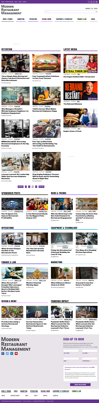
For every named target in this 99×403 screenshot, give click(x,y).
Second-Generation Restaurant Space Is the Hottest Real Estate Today (36, 325)
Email (65, 361)
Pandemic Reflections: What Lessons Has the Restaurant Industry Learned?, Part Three (60, 325)
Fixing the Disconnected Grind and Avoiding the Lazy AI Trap (61, 252)
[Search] (96, 11)
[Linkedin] (94, 2)
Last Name (84, 353)
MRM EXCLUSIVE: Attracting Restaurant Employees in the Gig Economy (15, 144)
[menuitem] (2, 1)
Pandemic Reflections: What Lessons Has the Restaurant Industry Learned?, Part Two (85, 325)
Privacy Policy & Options (87, 347)
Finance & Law (18, 73)
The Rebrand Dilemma (72, 104)
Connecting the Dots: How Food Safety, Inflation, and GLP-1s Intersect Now (86, 217)
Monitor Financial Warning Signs (33, 284)
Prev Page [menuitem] (20, 186)
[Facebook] (89, 2)
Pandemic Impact (68, 319)
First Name (66, 353)
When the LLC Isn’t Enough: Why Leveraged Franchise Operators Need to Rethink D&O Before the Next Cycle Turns (11, 288)
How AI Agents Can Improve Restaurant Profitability (9, 216)
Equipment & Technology (65, 246)
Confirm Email (85, 361)
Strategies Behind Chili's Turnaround (79, 77)
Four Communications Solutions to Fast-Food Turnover (45, 77)
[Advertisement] (49, 33)
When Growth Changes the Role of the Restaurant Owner (11, 251)
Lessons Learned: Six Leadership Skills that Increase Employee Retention (15, 176)
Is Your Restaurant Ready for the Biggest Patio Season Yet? (37, 216)
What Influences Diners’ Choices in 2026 (61, 284)
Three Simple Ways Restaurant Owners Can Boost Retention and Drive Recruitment (15, 78)
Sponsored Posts (18, 211)
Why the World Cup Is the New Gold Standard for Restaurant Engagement (61, 216)
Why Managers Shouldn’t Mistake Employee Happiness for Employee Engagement (15, 111)
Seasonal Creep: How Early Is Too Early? (84, 284)
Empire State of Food (72, 131)
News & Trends (67, 211)
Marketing (66, 280)
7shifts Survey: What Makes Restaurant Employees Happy (44, 110)
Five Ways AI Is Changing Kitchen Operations (86, 251)
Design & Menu (18, 319)
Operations (48, 73)
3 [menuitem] (32, 186)
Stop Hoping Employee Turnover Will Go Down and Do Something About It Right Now (45, 176)
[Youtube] (97, 2)
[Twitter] (91, 2)
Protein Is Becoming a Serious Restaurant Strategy (10, 324)
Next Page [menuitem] (41, 186)
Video (78, 74)
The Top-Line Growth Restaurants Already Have (35, 251)
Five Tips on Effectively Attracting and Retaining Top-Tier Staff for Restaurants (45, 144)
